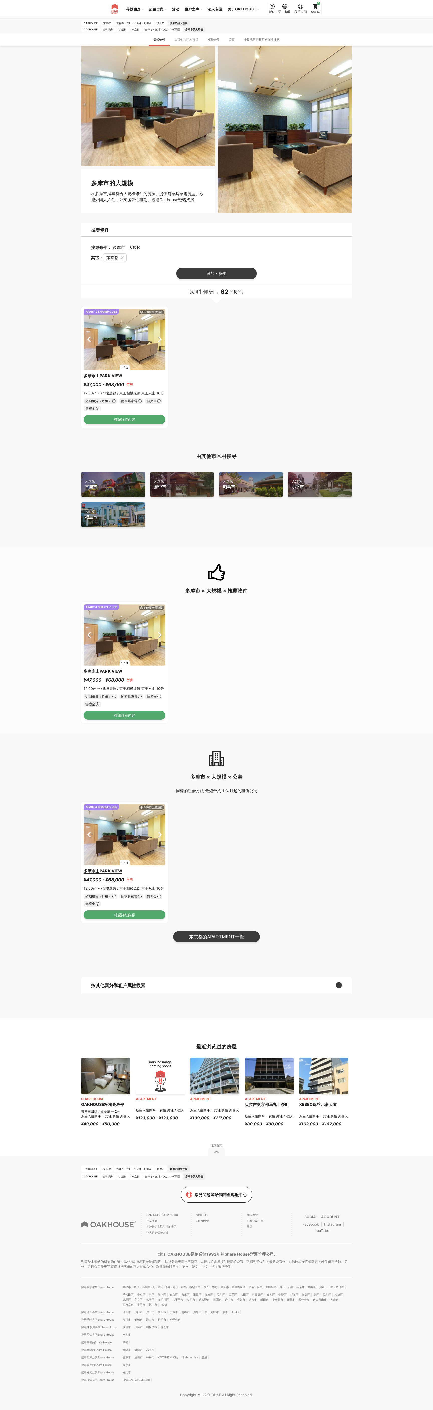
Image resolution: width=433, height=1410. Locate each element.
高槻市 (150, 1350)
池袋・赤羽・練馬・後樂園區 (182, 1287)
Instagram (332, 1224)
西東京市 (128, 1304)
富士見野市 (212, 1312)
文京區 (174, 1294)
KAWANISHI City (168, 1357)
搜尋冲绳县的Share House (97, 1380)
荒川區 (327, 1294)
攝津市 (138, 1350)
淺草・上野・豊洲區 (331, 1287)
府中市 (160, 484)
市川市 (127, 1319)
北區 (316, 1294)
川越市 (197, 1312)
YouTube (322, 1230)
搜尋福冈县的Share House (97, 1372)
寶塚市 (127, 1357)
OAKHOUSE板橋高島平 (102, 1104)
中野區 (282, 1294)
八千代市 (175, 1319)
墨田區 (197, 1294)
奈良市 (127, 1365)
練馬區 (127, 1299)
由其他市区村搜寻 (186, 39)
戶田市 (150, 1312)
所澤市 (174, 1312)
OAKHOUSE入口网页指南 (162, 1215)
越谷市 (185, 1312)
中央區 (141, 1294)
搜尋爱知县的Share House (97, 1334)
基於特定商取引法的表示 (161, 1226)
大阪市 (127, 1350)
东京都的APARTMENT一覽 (216, 936)
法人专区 (215, 9)
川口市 (138, 1312)
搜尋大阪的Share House (96, 1350)
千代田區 (128, 1294)
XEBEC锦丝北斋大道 (318, 1104)
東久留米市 (320, 1299)
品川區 (221, 1294)
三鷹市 (91, 484)
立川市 (191, 1299)
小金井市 (277, 1299)
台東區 (185, 1294)
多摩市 (334, 1299)
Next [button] (160, 339)
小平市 (298, 484)
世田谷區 (257, 1294)
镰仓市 (165, 1327)
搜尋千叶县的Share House (97, 1319)
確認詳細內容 (124, 419)
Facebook (311, 1224)
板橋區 (339, 1294)
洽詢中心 (201, 1215)
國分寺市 (303, 1299)
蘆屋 (204, 1357)
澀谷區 (271, 1294)
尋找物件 (159, 39)
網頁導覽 (252, 1215)
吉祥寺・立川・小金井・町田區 (142, 1287)
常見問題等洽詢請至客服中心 (221, 1194)
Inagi (164, 1304)
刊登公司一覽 (255, 1221)
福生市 (91, 514)
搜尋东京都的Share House (97, 1287)
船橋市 (138, 1319)
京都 (125, 1342)
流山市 (150, 1319)
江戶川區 (163, 1299)
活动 (175, 9)
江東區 (209, 1294)
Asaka (235, 1312)
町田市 (264, 1299)
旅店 (249, 1226)
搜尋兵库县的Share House (97, 1357)
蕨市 (225, 1312)
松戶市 (162, 1319)
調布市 (253, 1299)
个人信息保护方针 (157, 1232)
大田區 (244, 1294)
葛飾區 (150, 1299)
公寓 (232, 39)
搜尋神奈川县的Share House (99, 1327)
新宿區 (162, 1294)
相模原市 (151, 1327)
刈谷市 (127, 1334)
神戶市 (150, 1357)
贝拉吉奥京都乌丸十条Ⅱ (266, 1104)
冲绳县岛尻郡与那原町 (136, 1380)
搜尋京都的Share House (96, 1342)
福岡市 (127, 1372)
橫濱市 (127, 1327)
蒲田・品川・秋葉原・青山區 (298, 1287)
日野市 (291, 1299)
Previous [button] (89, 339)
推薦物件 (213, 39)
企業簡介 (151, 1221)
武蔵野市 (204, 1299)
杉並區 (294, 1294)
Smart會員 (203, 1221)
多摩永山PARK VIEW (103, 375)
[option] (124, 339)
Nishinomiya (190, 1357)
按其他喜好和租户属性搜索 (262, 39)
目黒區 (233, 1294)
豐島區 (306, 1294)
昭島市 (229, 484)
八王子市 (177, 1299)
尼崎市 (138, 1357)
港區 (151, 1294)
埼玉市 (127, 1312)
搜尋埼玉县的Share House (97, 1312)
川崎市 (138, 1327)
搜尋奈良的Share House (96, 1365)
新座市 (162, 1312)
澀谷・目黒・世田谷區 (262, 1287)
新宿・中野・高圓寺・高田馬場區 (224, 1287)
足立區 (138, 1299)
